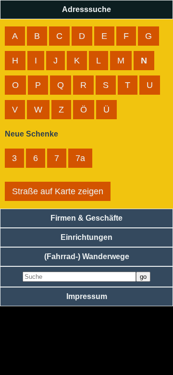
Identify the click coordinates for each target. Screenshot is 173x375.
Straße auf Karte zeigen (57, 191)
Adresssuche (86, 9)
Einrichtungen (86, 237)
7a (80, 158)
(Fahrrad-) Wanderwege (86, 256)
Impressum (86, 296)
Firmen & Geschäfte (86, 218)
